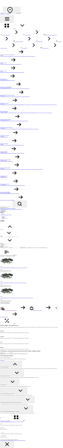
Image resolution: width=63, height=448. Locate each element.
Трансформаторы (2, 176)
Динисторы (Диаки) (3, 161)
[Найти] (20, 204)
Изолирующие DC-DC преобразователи (16, 112)
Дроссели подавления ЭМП (7, 80)
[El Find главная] (1, 13)
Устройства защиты (3, 184)
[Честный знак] (22, 13)
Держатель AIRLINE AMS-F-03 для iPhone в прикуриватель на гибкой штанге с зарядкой (13, 282)
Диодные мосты (22, 72)
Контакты (14, 209)
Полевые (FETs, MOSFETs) (24, 169)
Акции (21, 209)
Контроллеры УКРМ (26, 88)
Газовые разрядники (22, 185)
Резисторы (1, 144)
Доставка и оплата (10, 209)
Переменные (17, 145)
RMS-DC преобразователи (26, 104)
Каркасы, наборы (2, 193)
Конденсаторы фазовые (3, 88)
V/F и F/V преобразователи (34, 104)
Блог (23, 421)
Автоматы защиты (13, 185)
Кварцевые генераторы (3, 153)
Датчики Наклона (10, 64)
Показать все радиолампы (4, 143)
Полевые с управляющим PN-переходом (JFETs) (35, 169)
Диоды (1, 71)
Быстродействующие (3, 72)
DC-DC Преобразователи (18, 104)
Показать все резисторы (3, 151)
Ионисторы (16, 96)
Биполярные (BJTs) (3, 169)
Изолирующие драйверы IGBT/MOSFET (28, 112)
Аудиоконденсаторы (3, 96)
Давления (6, 64)
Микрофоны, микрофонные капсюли (27, 56)
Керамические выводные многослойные (23, 96)
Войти (3, 213)
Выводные (1, 80)
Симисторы (8, 161)
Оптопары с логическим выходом (47, 112)
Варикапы (7, 72)
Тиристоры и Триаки (3, 160)
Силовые (1, 177)
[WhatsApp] (2, 15)
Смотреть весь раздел (11, 54)
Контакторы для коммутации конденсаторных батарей (15, 88)
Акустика (1, 55)
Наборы (14, 145)
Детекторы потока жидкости (17, 64)
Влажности (2, 64)
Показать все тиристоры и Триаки (5, 167)
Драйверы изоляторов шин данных (5, 112)
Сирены (34, 56)
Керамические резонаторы (18, 153)
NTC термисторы (2, 185)
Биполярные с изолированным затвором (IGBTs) (13, 169)
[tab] (24, 41)
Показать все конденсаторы (4, 103)
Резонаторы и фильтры (3, 152)
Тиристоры (11, 161)
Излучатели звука (19, 56)
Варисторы (17, 185)
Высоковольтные (17, 72)
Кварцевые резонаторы (10, 153)
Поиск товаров (2, 206)
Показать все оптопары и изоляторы (5, 119)
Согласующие (5, 177)
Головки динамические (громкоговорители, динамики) (8, 56)
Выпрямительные (12, 72)
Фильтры (23, 153)
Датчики (1, 63)
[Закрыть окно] (7, 444)
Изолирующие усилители (38, 112)
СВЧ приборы (10, 193)
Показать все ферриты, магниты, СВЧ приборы (7, 200)
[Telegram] (3, 15)
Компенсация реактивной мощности (5, 87)
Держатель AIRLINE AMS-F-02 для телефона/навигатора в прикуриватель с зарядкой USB (13, 267)
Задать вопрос (2, 360)
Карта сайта (2, 440)
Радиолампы (2, 136)
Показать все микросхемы (4, 111)
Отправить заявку (23, 247)
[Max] (0, 15)
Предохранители (2, 128)
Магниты (6, 193)
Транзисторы (2, 168)
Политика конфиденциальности (20, 440)
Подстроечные (21, 145)
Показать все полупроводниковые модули (6, 127)
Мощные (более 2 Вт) (10, 145)
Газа (4, 64)
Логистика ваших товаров (4, 209)
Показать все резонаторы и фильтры (5, 159)
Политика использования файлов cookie (10, 440)
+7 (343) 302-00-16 (3, 211)
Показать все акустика (3, 62)
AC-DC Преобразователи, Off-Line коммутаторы (7, 104)
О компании (18, 209)
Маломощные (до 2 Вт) (3, 145)
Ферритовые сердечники (16, 193)
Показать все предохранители (4, 135)
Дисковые (12, 96)
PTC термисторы (7, 185)
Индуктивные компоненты (4, 79)
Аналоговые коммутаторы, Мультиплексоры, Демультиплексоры (47, 104)
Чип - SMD (13, 80)
